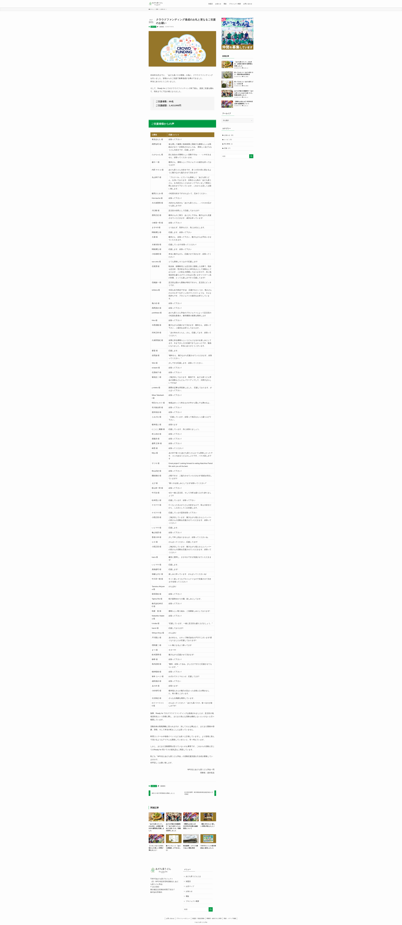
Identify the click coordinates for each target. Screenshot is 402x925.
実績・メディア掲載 (230, 918)
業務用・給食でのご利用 (214, 918)
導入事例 (228, 144)
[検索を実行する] (251, 156)
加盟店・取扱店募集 (198, 918)
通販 (187, 896)
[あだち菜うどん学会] (156, 4)
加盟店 (188, 881)
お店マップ (190, 886)
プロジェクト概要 (192, 901)
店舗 (227, 148)
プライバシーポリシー (183, 918)
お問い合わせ (170, 918)
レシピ (228, 139)
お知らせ (153, 26)
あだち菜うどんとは (193, 876)
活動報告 (161, 26)
